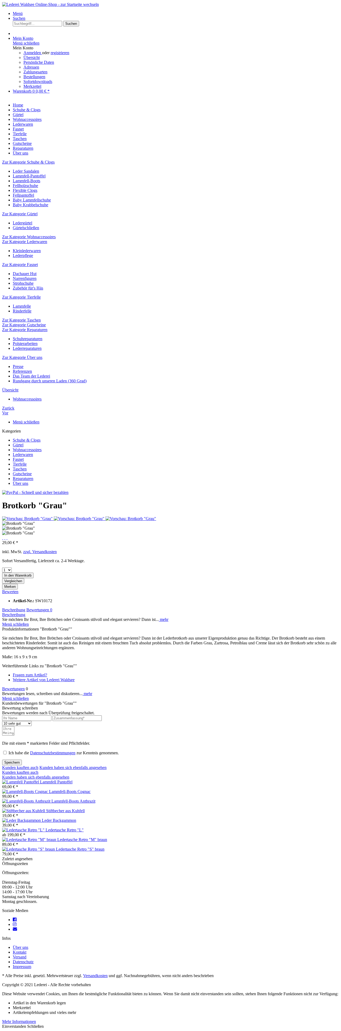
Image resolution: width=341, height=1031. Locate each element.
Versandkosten (95, 975)
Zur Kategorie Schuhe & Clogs (28, 162)
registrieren (60, 52)
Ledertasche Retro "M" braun (82, 839)
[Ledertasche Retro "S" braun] (29, 849)
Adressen (31, 67)
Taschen (20, 469)
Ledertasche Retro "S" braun (80, 849)
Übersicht (31, 57)
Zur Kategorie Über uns (22, 357)
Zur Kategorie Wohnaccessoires (29, 237)
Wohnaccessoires (27, 449)
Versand (19, 957)
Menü (18, 13)
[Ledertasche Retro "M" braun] (29, 839)
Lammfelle (22, 306)
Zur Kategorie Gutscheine (24, 325)
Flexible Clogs (25, 190)
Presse (18, 366)
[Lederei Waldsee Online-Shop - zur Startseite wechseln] (50, 4)
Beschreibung (13, 610)
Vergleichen (13, 581)
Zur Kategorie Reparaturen (24, 329)
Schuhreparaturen (27, 338)
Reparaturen (23, 478)
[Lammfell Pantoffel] (21, 782)
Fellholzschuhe (25, 185)
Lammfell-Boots (26, 181)
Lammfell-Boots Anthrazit (73, 801)
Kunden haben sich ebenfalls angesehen (73, 767)
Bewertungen (39, 610)
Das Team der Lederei (31, 376)
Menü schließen (26, 43)
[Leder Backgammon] (22, 820)
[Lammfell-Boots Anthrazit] (26, 801)
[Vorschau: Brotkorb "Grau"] (28, 518)
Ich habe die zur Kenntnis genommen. (64, 753)
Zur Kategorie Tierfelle (21, 297)
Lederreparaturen (27, 348)
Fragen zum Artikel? (30, 675)
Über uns (20, 483)
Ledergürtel (22, 223)
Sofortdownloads (37, 81)
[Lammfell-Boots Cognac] (25, 791)
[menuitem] (176, 13)
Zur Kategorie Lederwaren (24, 241)
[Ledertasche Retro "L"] (24, 830)
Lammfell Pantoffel (56, 782)
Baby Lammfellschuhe (32, 200)
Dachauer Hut (24, 273)
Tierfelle (20, 464)
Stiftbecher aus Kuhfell (65, 810)
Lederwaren (23, 454)
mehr (163, 619)
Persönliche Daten (38, 62)
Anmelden (32, 52)
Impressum (22, 966)
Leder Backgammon (59, 820)
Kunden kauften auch (20, 767)
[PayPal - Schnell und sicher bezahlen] (35, 492)
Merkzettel (32, 86)
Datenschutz (23, 961)
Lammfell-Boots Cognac (70, 791)
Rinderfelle (22, 311)
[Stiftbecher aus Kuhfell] (24, 810)
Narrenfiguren (24, 278)
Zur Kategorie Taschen (21, 320)
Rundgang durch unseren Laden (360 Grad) (50, 381)
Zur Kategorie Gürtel (20, 214)
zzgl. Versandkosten (40, 551)
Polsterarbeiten (25, 343)
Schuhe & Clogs (26, 440)
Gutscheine (22, 473)
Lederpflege (23, 255)
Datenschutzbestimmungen (52, 753)
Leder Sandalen (26, 171)
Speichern (12, 762)
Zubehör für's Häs (28, 288)
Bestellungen (34, 76)
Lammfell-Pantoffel (29, 176)
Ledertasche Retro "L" (65, 830)
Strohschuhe (23, 283)
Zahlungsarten (35, 72)
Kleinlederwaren (27, 250)
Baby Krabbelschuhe (30, 205)
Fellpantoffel (23, 195)
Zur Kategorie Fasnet (20, 264)
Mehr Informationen (19, 1021)
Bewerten (10, 591)
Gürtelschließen (26, 227)
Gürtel (18, 445)
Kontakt (19, 952)
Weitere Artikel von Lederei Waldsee (44, 679)
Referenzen (22, 371)
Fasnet (18, 459)
